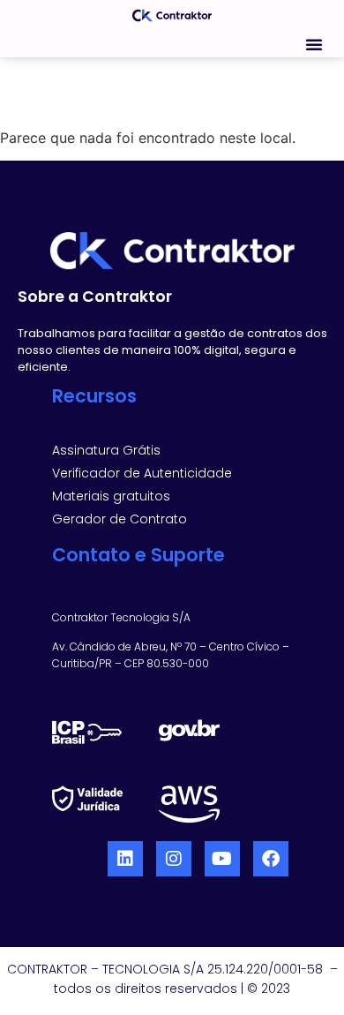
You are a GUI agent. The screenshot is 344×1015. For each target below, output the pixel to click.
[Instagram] (173, 858)
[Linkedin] (125, 858)
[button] (314, 44)
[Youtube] (222, 858)
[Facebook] (270, 858)
